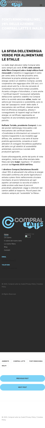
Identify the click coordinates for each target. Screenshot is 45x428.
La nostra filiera (10, 244)
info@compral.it (9, 260)
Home (6, 234)
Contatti (7, 250)
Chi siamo (7, 237)
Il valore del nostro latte (13, 241)
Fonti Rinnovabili (36, 361)
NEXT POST (22, 387)
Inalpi (4, 366)
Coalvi (23, 284)
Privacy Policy (31, 284)
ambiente (5, 361)
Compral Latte (19, 361)
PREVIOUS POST (22, 378)
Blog (5, 247)
